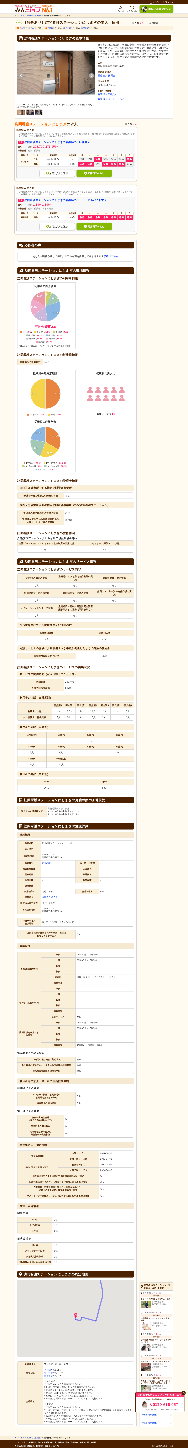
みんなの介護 (20, 1446)
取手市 (31, 28)
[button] (76, 1315)
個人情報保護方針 (45, 1442)
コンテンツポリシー (53, 1446)
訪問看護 (46, 863)
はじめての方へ (21, 1442)
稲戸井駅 (67, 28)
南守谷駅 (85, 28)
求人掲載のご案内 (61, 1442)
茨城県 (22, 28)
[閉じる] (184, 1393)
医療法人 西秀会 (34, 15)
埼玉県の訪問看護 (149, 1423)
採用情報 (40, 1446)
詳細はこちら (111, 256)
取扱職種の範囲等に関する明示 (84, 1442)
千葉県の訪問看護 (149, 1415)
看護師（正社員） (107, 94)
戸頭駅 (50, 28)
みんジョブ (19, 15)
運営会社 (31, 1446)
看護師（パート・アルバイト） (115, 99)
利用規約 (33, 1442)
